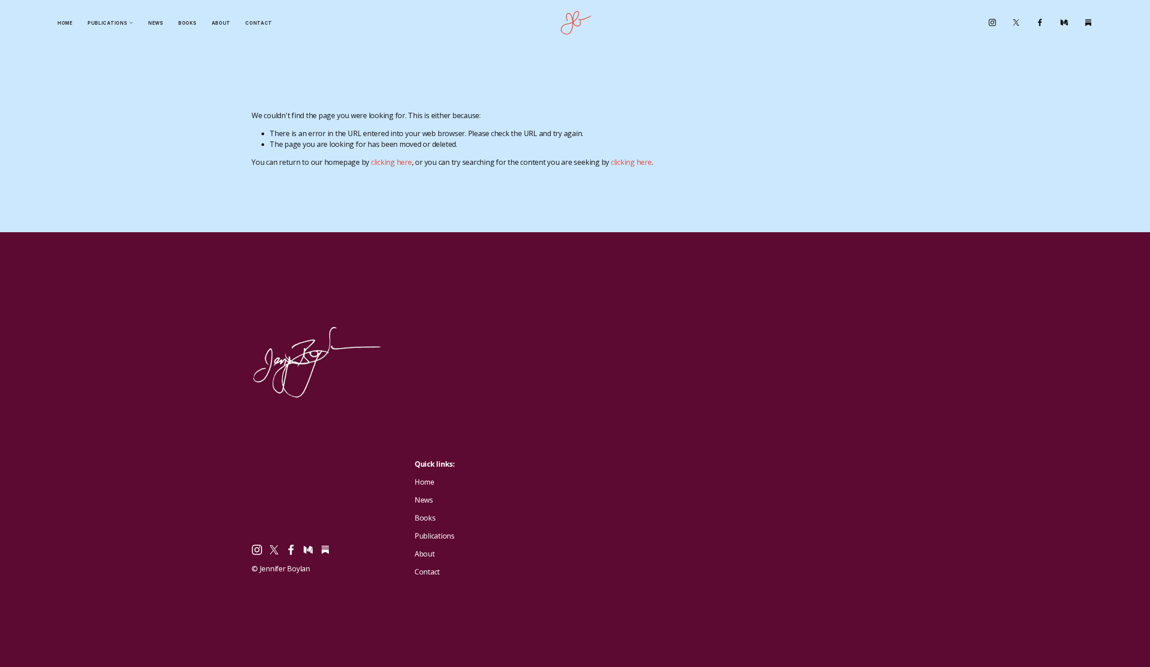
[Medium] (1064, 22)
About (221, 23)
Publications (435, 536)
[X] (1016, 22)
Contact (258, 23)
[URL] (1088, 22)
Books (187, 23)
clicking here (391, 162)
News (156, 23)
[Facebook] (1039, 22)
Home (65, 23)
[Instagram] (992, 22)
